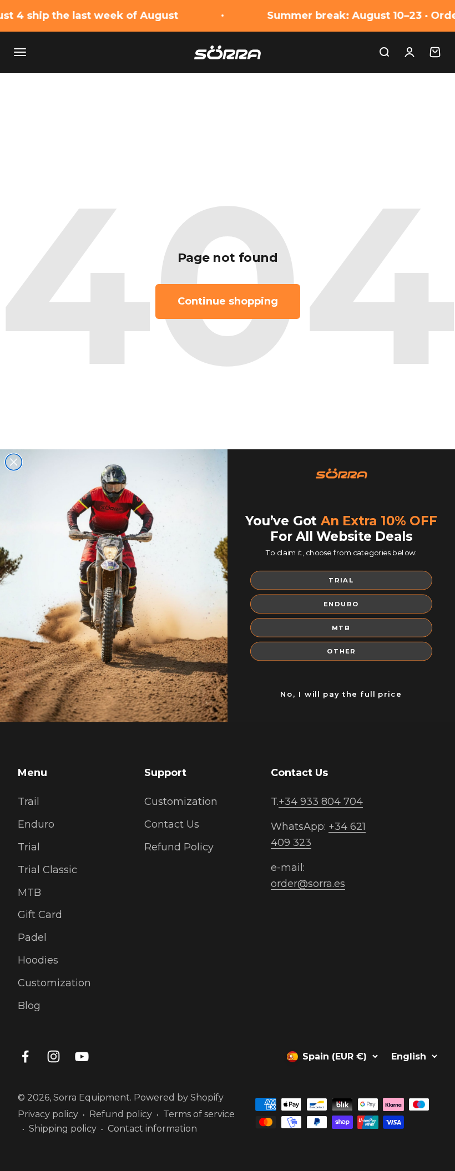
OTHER (341, 651)
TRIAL (340, 580)
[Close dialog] (14, 462)
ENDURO (341, 604)
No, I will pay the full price (341, 694)
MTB (341, 627)
